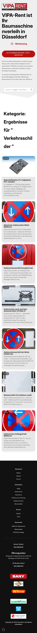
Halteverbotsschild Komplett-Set (18, 268)
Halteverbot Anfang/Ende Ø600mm (15, 435)
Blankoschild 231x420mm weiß (18, 395)
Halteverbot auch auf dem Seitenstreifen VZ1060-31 (15, 310)
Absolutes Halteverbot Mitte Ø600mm (16, 226)
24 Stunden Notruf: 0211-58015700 (18, 54)
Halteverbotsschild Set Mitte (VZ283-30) (16, 353)
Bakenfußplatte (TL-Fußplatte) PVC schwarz (17, 181)
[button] (3, 629)
